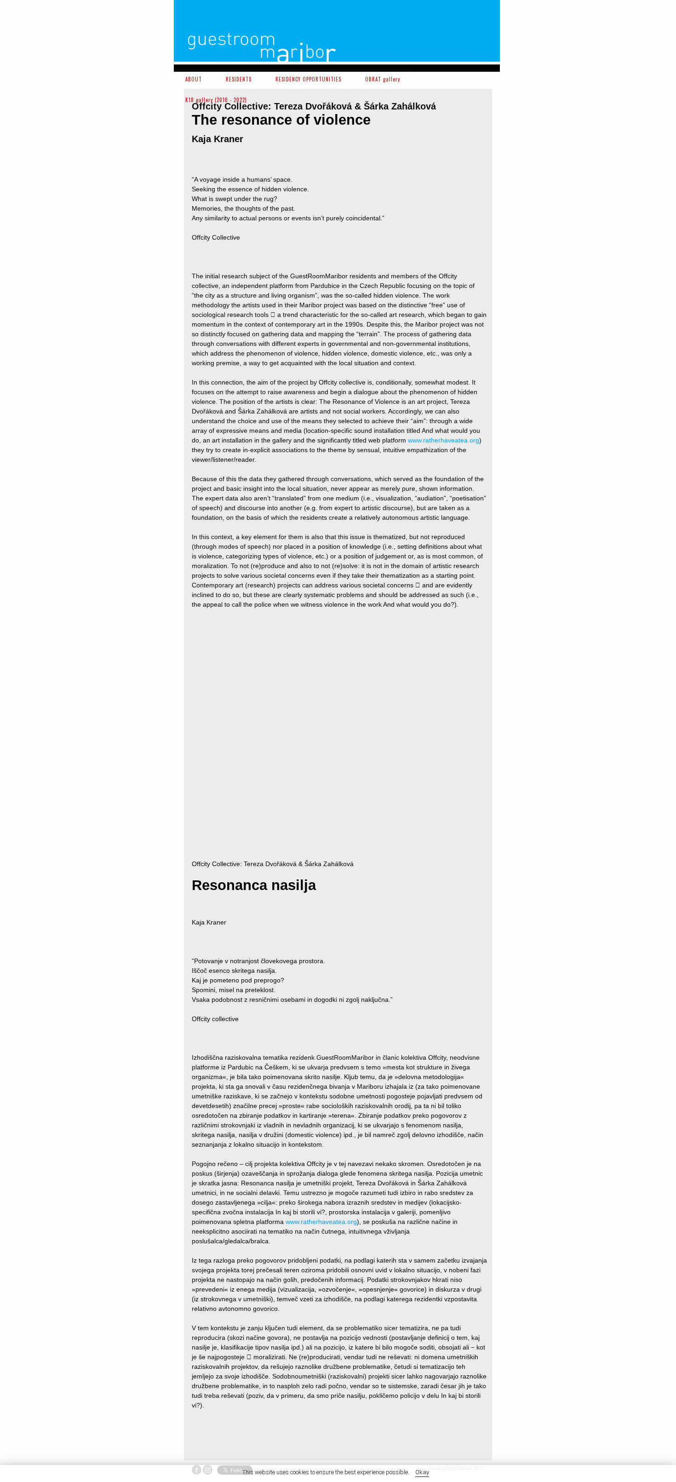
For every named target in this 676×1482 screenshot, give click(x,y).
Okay (422, 1472)
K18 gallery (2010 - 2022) (216, 99)
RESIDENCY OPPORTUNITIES (308, 79)
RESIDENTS (239, 79)
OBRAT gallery (382, 79)
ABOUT (193, 79)
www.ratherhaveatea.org (443, 440)
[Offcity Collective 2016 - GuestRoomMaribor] (227, 668)
